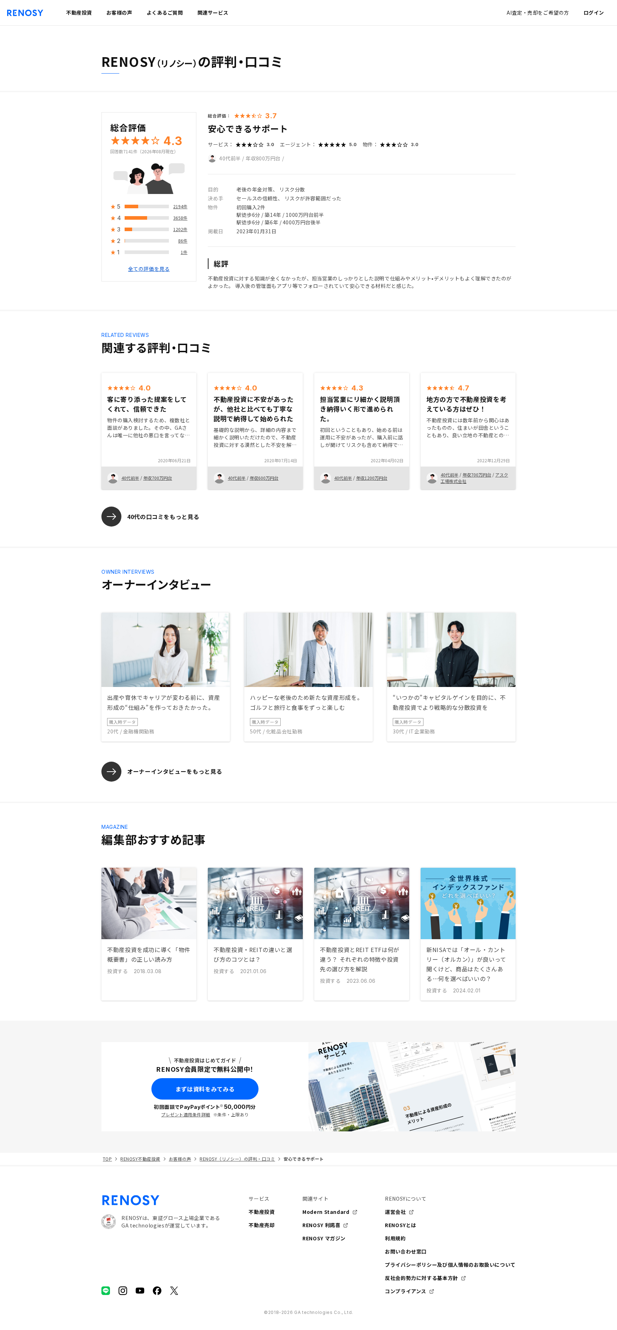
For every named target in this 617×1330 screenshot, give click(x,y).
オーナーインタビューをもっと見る (174, 771)
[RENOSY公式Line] (105, 1290)
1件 (184, 252)
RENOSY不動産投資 (140, 1159)
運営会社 (395, 1211)
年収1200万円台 (371, 478)
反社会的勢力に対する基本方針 (421, 1277)
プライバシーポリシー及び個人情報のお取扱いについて (450, 1264)
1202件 (180, 229)
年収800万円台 (263, 158)
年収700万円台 (157, 478)
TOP (107, 1159)
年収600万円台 (264, 478)
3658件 (180, 218)
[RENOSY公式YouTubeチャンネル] (140, 1290)
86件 (182, 241)
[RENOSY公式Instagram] (123, 1290)
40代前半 (230, 158)
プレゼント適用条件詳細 (185, 1114)
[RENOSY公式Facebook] (157, 1290)
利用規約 (395, 1238)
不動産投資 (262, 1211)
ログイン (593, 12)
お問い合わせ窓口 (406, 1251)
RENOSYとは (400, 1225)
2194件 (180, 207)
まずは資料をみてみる (205, 1089)
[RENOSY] (160, 1200)
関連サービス (213, 12)
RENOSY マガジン (324, 1238)
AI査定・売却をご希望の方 (538, 12)
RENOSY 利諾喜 (321, 1225)
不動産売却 (262, 1225)
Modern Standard (326, 1211)
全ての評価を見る (149, 269)
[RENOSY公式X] (174, 1290)
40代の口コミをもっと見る (163, 516)
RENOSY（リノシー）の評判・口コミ (237, 1159)
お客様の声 (180, 1159)
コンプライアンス (405, 1291)
